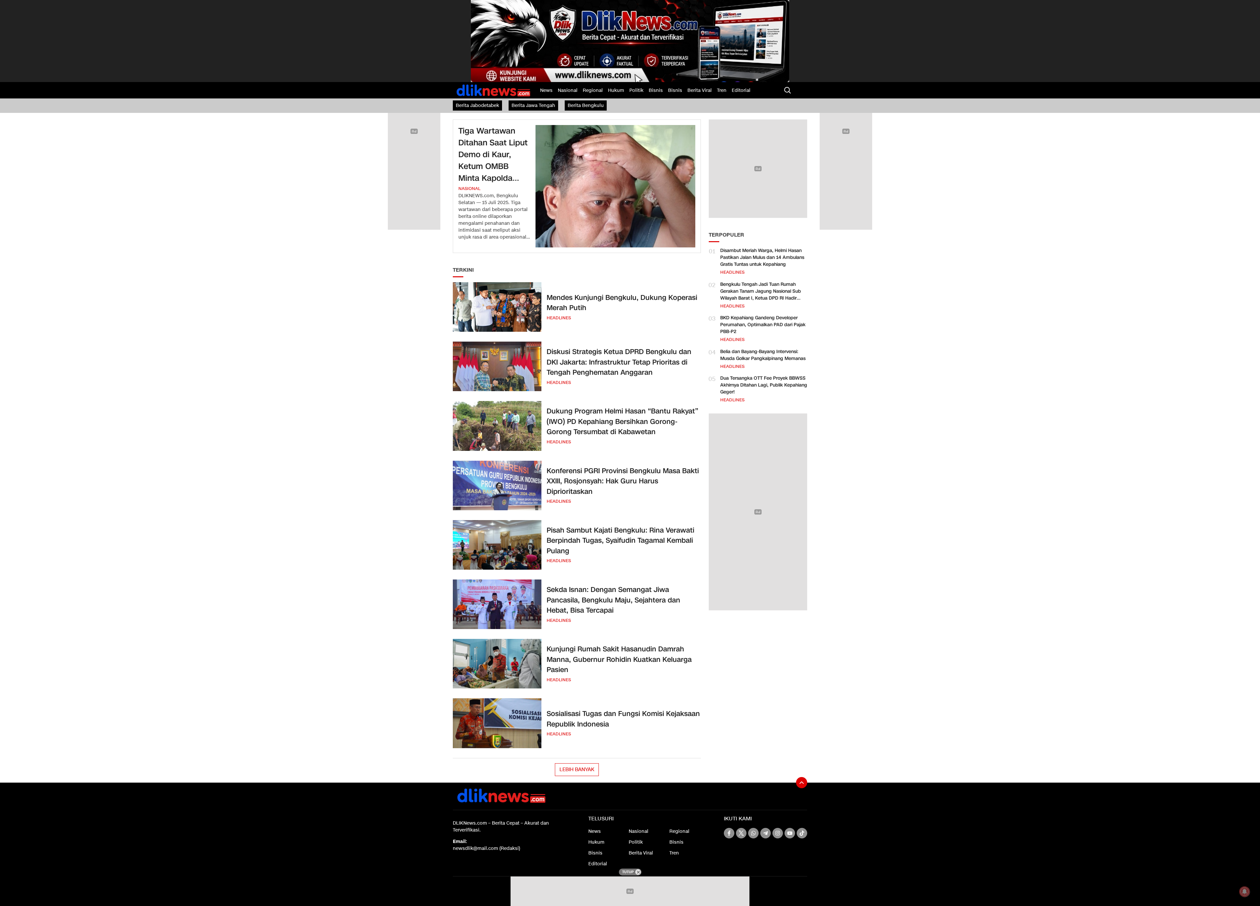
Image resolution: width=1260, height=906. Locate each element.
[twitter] (741, 833)
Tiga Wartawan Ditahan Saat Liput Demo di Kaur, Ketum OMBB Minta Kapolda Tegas (493, 160)
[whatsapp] (753, 833)
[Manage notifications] (1244, 891)
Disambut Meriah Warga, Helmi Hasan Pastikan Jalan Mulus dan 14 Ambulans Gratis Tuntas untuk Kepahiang (762, 257)
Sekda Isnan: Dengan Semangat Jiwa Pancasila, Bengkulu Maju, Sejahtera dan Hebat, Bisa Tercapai (613, 600)
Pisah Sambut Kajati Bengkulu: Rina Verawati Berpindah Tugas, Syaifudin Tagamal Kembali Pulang (620, 540)
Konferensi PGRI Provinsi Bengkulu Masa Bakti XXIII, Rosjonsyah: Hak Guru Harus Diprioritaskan (623, 481)
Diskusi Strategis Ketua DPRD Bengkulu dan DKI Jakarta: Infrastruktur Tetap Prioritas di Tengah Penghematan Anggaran (619, 362)
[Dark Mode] (800, 90)
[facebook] (729, 833)
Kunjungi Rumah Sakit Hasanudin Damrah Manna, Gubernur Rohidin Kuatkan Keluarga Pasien (619, 659)
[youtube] (790, 833)
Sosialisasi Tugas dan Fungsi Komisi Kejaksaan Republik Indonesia (623, 719)
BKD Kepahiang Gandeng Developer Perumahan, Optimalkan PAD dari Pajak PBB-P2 (763, 325)
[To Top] (801, 782)
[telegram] (765, 833)
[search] (787, 90)
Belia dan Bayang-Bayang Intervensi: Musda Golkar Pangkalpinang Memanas (763, 355)
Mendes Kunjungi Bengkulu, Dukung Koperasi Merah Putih (622, 303)
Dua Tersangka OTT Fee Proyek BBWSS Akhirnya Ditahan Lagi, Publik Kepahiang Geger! (763, 385)
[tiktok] (802, 833)
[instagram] (777, 833)
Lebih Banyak (576, 769)
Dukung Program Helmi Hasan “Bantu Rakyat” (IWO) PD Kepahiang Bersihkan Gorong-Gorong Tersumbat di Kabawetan (622, 421)
